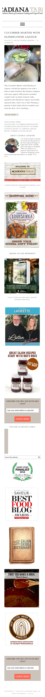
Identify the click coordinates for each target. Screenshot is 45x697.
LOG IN (30, 694)
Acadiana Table (22, 9)
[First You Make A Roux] (21, 608)
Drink (18, 122)
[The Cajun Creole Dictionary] (21, 565)
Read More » (11, 115)
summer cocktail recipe (21, 131)
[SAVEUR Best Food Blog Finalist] (21, 522)
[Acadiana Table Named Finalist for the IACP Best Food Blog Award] (21, 647)
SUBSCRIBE (22, 419)
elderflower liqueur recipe (16, 126)
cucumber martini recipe (27, 124)
